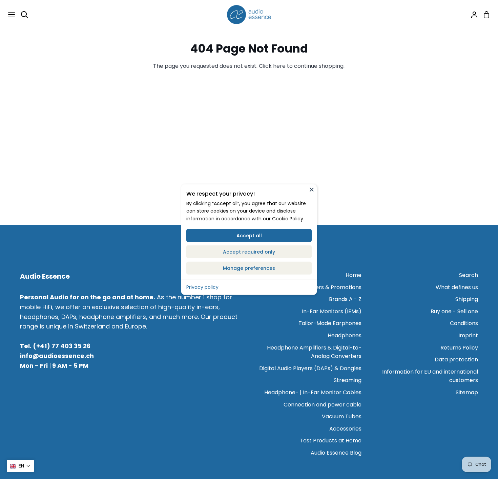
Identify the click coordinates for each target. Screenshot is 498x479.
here (279, 66)
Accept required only (249, 251)
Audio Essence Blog (336, 453)
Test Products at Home (330, 440)
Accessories (345, 429)
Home (353, 275)
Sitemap (467, 392)
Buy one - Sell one (454, 311)
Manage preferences (249, 268)
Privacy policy (202, 287)
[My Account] (471, 14)
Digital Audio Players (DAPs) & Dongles (310, 368)
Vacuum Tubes (341, 416)
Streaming (347, 380)
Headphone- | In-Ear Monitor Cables (312, 392)
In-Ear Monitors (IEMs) (331, 311)
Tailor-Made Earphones (329, 323)
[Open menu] (8, 14)
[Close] (312, 189)
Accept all (249, 235)
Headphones (344, 335)
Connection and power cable (322, 404)
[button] (20, 466)
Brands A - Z (345, 299)
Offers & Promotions (334, 287)
